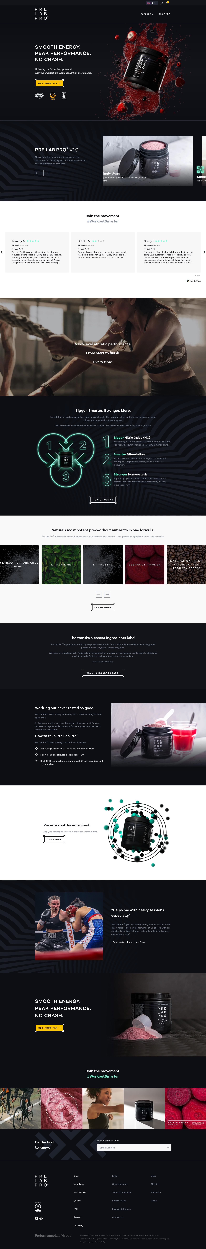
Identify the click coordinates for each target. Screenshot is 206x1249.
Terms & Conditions (121, 1192)
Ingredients (79, 1184)
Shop (76, 1175)
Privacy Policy (119, 1200)
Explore (146, 14)
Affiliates (155, 1184)
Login (114, 1175)
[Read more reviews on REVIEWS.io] (194, 281)
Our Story (78, 1225)
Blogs (153, 1175)
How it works (80, 1192)
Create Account (120, 1184)
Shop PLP (164, 14)
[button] (37, 252)
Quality (77, 1200)
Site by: (102, 1242)
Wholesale (156, 1192)
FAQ (76, 1209)
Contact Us (117, 1217)
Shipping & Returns (121, 1209)
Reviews (78, 1217)
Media (154, 1200)
